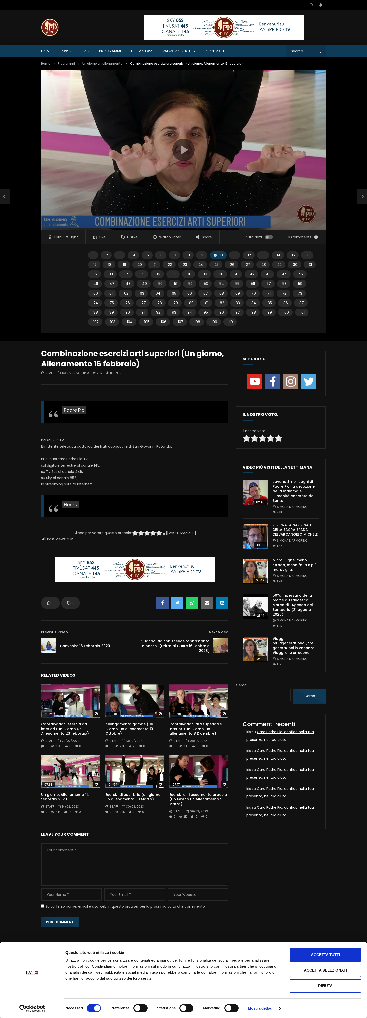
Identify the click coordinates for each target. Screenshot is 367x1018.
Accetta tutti (325, 955)
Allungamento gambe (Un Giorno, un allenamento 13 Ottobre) (129, 729)
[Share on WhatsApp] (192, 603)
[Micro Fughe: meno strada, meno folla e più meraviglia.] (255, 571)
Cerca (241, 685)
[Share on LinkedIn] (222, 603)
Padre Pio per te (177, 51)
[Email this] (207, 603)
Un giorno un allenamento (102, 63)
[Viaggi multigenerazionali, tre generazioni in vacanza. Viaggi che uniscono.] (255, 649)
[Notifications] (321, 5)
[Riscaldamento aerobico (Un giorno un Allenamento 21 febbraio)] (5, 196)
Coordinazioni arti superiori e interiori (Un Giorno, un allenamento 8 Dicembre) (195, 729)
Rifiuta (325, 986)
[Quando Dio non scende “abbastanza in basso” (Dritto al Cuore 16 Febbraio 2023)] (220, 645)
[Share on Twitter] (177, 603)
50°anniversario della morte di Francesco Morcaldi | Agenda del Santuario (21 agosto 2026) (293, 605)
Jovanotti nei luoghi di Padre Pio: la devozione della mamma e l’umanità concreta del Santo (294, 491)
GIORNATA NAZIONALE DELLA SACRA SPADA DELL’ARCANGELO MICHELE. (295, 529)
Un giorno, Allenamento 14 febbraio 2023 (65, 797)
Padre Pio (74, 410)
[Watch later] (311, 5)
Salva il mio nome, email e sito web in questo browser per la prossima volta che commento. (125, 906)
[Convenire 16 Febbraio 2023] (48, 645)
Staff (49, 373)
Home (46, 51)
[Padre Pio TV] (50, 27)
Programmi (110, 51)
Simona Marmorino (292, 507)
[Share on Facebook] (162, 603)
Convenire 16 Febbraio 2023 (85, 645)
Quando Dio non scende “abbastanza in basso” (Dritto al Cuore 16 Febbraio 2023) (175, 646)
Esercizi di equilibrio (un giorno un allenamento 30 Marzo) (133, 797)
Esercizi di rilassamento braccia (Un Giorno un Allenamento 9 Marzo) (198, 799)
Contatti (215, 51)
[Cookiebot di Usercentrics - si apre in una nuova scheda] (32, 1008)
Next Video (218, 632)
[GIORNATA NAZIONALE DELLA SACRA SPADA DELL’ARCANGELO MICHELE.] (255, 536)
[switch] (140, 1008)
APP (64, 51)
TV (83, 51)
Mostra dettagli (261, 1008)
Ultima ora (142, 51)
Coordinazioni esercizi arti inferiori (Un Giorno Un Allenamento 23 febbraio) (65, 729)
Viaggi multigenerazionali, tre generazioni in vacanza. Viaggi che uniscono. (294, 645)
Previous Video (54, 632)
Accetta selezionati (325, 970)
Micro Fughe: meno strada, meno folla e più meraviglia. (295, 565)
